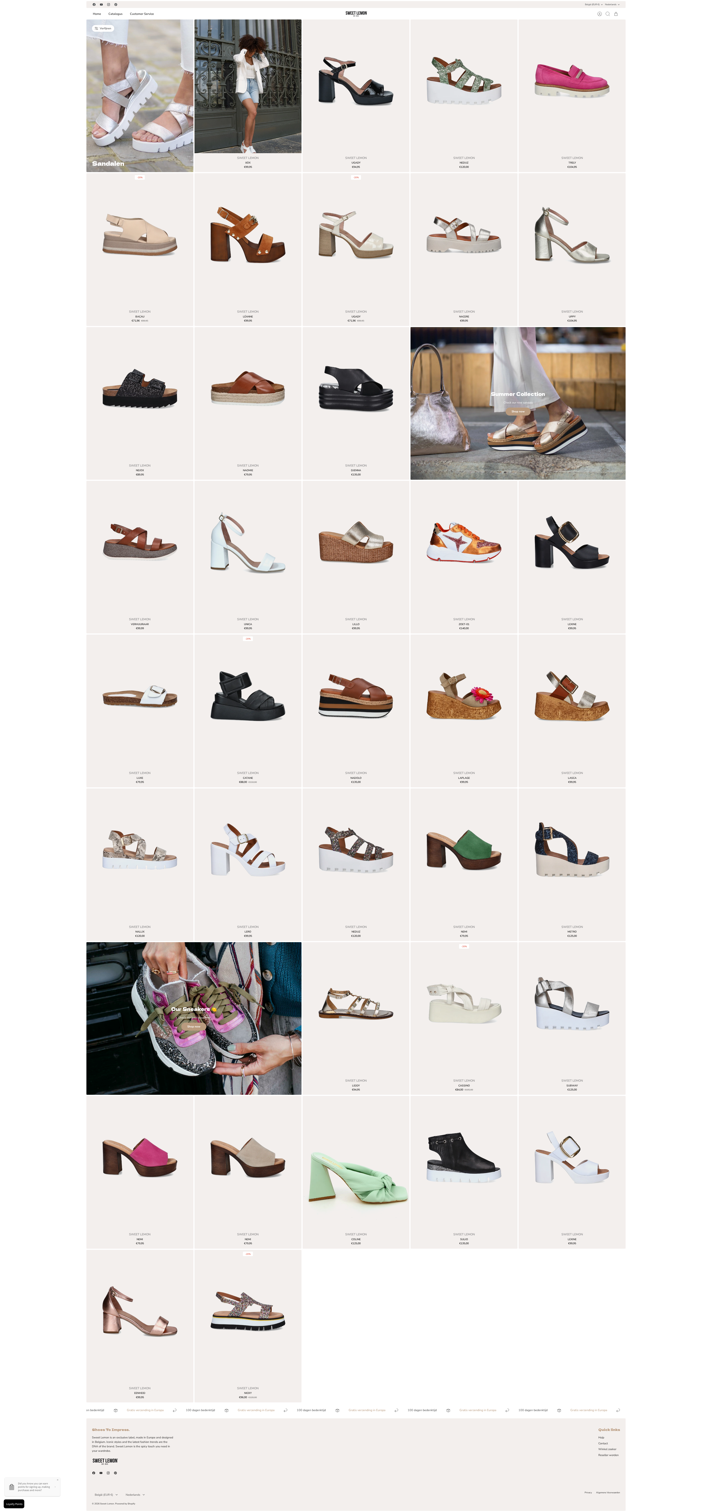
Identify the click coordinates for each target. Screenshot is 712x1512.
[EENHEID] (139, 1316)
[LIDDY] (356, 1009)
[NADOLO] (356, 701)
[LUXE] (139, 701)
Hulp (601, 1437)
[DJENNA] (356, 394)
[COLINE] (356, 1163)
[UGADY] (356, 86)
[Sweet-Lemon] (356, 14)
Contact (603, 1443)
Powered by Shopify (125, 1503)
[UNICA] (248, 548)
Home (97, 14)
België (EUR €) (592, 4)
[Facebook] (94, 4)
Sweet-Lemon (107, 1503)
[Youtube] (101, 4)
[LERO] (248, 855)
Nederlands (611, 4)
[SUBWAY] (572, 1009)
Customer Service (142, 14)
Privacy (588, 1492)
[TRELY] (572, 86)
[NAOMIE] (248, 394)
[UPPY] (572, 240)
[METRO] (572, 855)
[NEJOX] (139, 394)
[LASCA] (572, 701)
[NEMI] (464, 855)
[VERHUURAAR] (139, 548)
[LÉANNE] (248, 240)
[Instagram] (108, 4)
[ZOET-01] (464, 548)
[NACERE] (464, 240)
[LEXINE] (572, 548)
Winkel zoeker (607, 1449)
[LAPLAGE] (464, 701)
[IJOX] (248, 86)
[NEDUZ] (464, 86)
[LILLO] (356, 548)
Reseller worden (608, 1455)
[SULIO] (464, 1163)
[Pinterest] (115, 4)
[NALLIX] (139, 855)
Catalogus (115, 14)
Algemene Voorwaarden (608, 1492)
